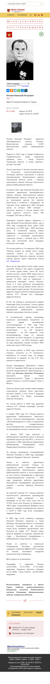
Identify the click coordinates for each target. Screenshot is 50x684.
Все (8, 21)
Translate (25, 86)
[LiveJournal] (25, 90)
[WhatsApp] (18, 90)
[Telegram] (15, 90)
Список (10, 15)
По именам (22, 15)
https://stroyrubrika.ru (14, 648)
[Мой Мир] (22, 90)
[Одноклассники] (11, 90)
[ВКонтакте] (7, 90)
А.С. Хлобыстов (12, 261)
